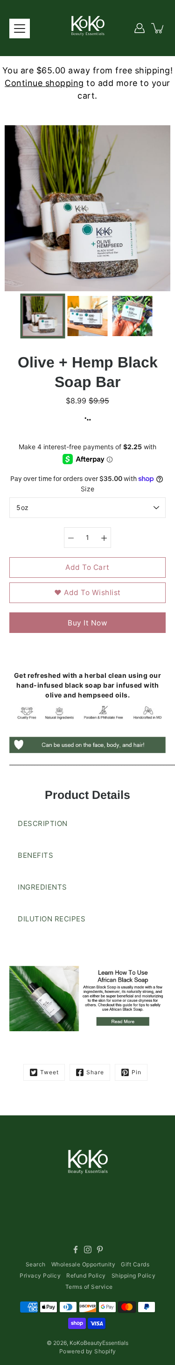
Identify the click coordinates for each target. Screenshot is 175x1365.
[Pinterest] (100, 1249)
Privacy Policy (40, 1275)
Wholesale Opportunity (83, 1264)
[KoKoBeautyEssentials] (87, 28)
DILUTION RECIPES (51, 918)
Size (88, 489)
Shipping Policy (134, 1275)
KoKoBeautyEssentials (99, 1342)
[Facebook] (75, 1249)
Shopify (105, 1351)
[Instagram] (87, 1249)
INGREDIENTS (42, 887)
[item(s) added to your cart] (158, 28)
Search (36, 1264)
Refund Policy (86, 1275)
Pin (136, 1072)
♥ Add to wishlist (87, 592)
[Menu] (19, 28)
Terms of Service (89, 1286)
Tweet (49, 1072)
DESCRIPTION (43, 823)
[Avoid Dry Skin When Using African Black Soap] (87, 998)
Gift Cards (135, 1264)
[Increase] (104, 537)
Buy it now (87, 622)
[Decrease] (71, 537)
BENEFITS (35, 855)
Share (95, 1072)
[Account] (139, 28)
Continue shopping (44, 83)
